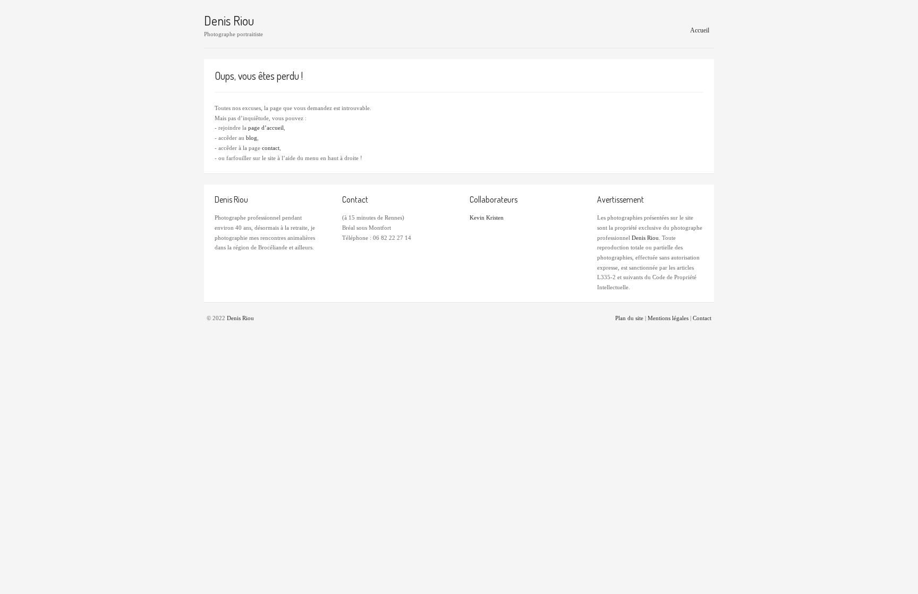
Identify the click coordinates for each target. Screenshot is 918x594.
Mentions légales (668, 318)
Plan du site (629, 318)
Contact (702, 318)
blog (251, 138)
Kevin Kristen (487, 217)
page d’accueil (266, 127)
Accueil (699, 30)
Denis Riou (229, 20)
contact (270, 148)
